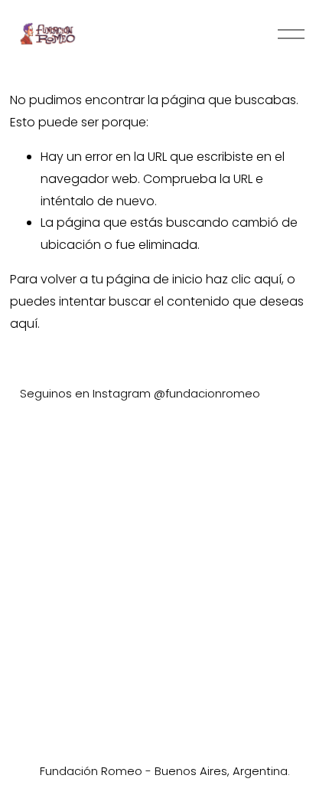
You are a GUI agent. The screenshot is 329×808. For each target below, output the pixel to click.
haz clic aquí (244, 279)
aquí (23, 323)
